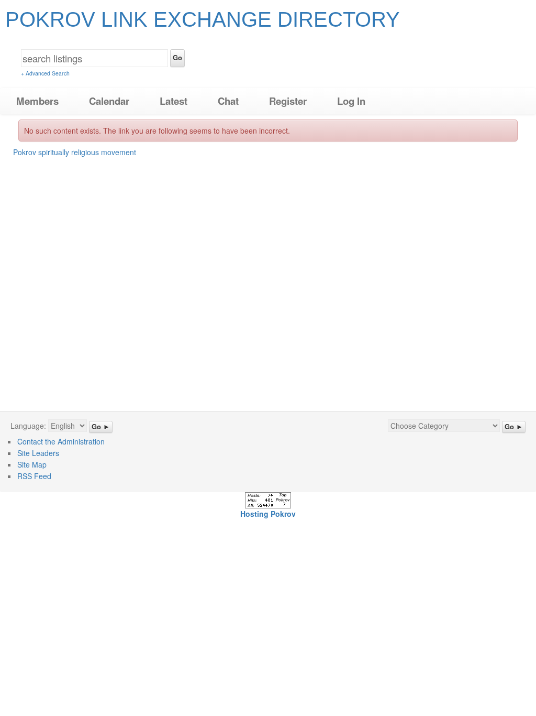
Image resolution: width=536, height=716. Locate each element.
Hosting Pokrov (268, 513)
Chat (228, 101)
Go (177, 57)
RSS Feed (34, 476)
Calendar (109, 101)
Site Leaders (38, 453)
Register (288, 101)
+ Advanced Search (45, 73)
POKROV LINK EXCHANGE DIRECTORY (202, 19)
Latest (173, 101)
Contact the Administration (61, 441)
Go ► (101, 426)
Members (37, 101)
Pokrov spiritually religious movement (74, 152)
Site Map (32, 464)
